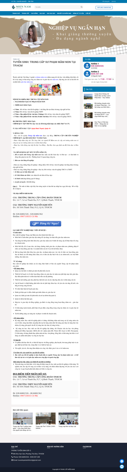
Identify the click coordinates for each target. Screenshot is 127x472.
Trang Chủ (16, 13)
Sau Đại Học (51, 13)
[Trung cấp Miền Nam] (21, 7)
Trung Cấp (25, 13)
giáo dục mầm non (27, 82)
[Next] (122, 35)
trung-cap (16, 59)
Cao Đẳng (34, 13)
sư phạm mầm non (41, 77)
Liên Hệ (88, 13)
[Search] (81, 7)
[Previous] (5, 35)
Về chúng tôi (105, 1)
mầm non (55, 79)
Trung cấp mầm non (35, 135)
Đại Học (42, 13)
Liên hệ (114, 1)
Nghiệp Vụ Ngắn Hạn (64, 13)
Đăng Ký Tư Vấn (78, 13)
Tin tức (89, 89)
